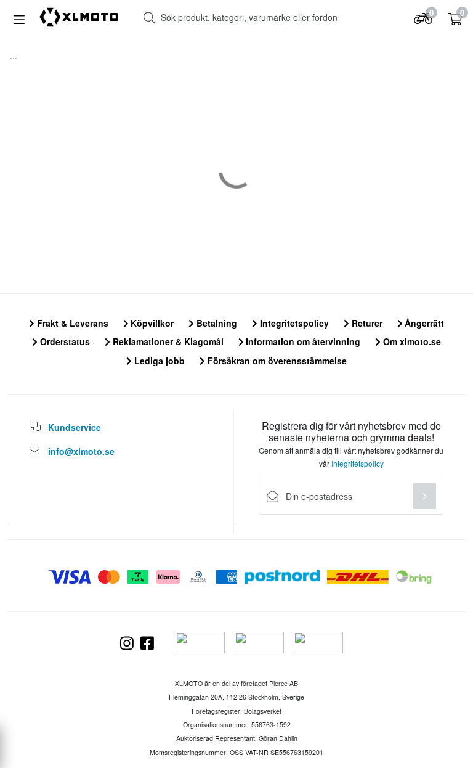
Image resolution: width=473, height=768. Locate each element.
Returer (365, 323)
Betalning (215, 323)
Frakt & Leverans (71, 323)
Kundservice (74, 427)
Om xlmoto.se (411, 341)
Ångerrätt (423, 323)
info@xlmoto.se (81, 451)
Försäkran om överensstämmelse (276, 360)
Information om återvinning (301, 341)
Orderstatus (64, 341)
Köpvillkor (151, 323)
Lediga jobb (158, 360)
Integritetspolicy (293, 323)
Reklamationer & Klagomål (167, 341)
